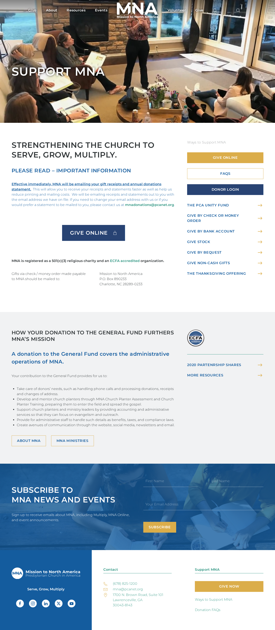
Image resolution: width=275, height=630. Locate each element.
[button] (215, 10)
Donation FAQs (207, 610)
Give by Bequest (204, 252)
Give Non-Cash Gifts (208, 263)
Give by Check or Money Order (213, 218)
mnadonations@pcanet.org (149, 205)
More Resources (205, 375)
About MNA (29, 441)
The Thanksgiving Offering (216, 273)
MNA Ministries (73, 441)
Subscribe (160, 527)
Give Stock (198, 242)
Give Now (229, 586)
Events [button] (101, 10)
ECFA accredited (125, 261)
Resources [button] (76, 10)
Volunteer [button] (177, 10)
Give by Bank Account (211, 231)
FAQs (225, 174)
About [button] (51, 10)
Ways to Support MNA (213, 599)
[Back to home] (137, 10)
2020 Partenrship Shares (214, 365)
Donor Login (225, 189)
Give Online (89, 233)
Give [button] (32, 10)
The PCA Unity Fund (208, 205)
